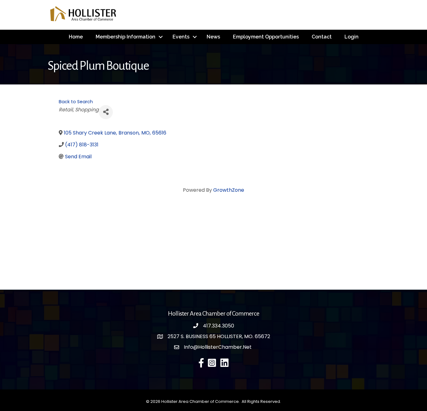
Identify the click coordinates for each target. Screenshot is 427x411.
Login (351, 37)
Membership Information (125, 37)
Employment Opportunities (266, 37)
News (213, 37)
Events (181, 37)
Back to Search (76, 102)
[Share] (106, 112)
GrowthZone (228, 190)
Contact (322, 37)
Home (76, 37)
